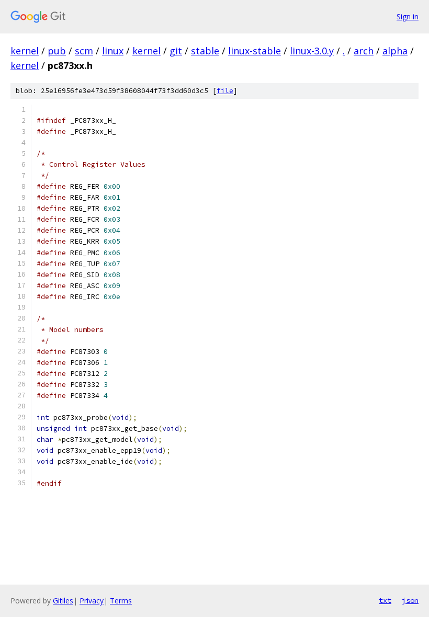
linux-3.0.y (312, 50)
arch (364, 50)
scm (84, 50)
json (410, 600)
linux (112, 50)
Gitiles (63, 600)
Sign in (408, 16)
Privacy (92, 600)
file (225, 90)
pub (57, 50)
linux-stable (254, 50)
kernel (24, 50)
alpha (395, 50)
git (176, 50)
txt (385, 600)
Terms (121, 600)
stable (205, 50)
